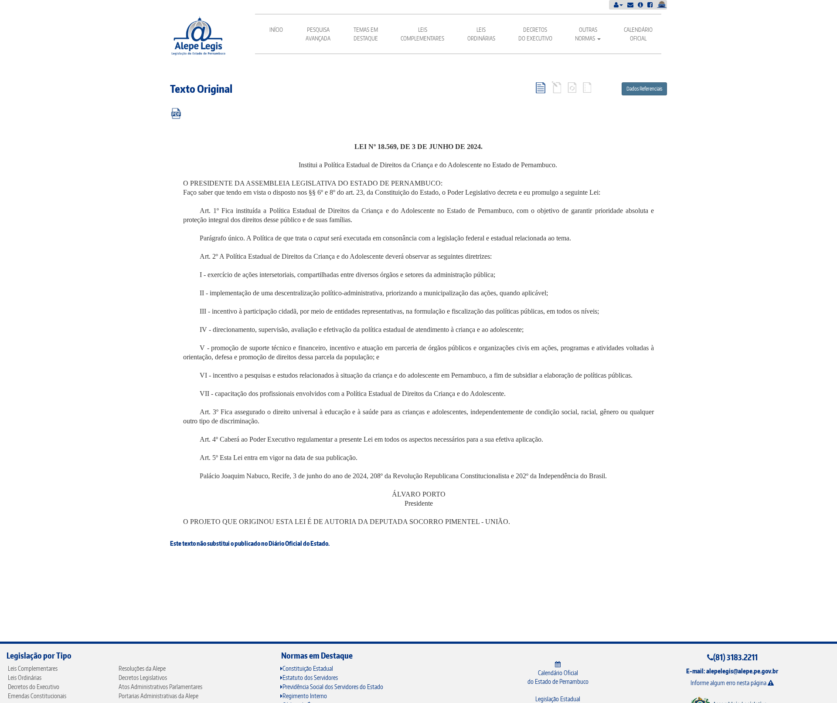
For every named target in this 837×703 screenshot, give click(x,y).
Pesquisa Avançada (318, 34)
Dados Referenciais (644, 88)
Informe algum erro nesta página (729, 682)
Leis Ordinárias (481, 34)
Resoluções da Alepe (142, 668)
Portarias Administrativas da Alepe (158, 696)
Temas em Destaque (366, 34)
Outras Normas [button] (586, 34)
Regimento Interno (304, 696)
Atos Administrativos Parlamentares (160, 686)
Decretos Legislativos (143, 677)
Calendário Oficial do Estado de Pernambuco (558, 677)
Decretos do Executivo (535, 34)
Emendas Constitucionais (37, 696)
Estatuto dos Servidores (310, 677)
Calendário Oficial (638, 34)
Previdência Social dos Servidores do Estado (332, 686)
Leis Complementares (422, 34)
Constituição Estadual (307, 668)
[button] (618, 4)
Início (276, 29)
